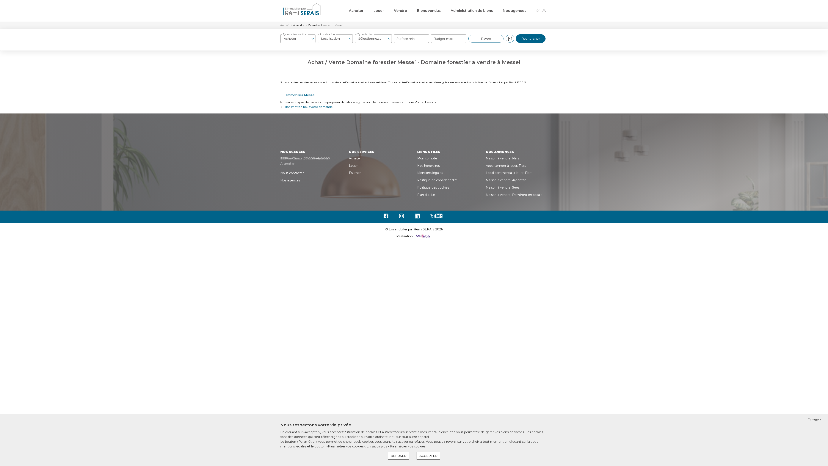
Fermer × (815, 420)
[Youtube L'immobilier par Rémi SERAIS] (437, 217)
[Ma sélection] (537, 11)
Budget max (443, 39)
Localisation (327, 34)
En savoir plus (377, 446)
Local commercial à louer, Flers (509, 173)
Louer (378, 11)
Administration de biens (472, 11)
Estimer (355, 173)
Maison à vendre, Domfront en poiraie (514, 195)
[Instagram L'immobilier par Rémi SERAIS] (403, 217)
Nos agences (514, 11)
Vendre (400, 11)
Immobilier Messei (300, 95)
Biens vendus (429, 11)
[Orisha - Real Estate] (423, 236)
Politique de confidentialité (437, 180)
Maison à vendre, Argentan (506, 180)
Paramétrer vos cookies (407, 446)
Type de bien (365, 34)
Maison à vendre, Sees (502, 187)
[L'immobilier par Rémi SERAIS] (301, 10)
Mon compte (427, 158)
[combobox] (298, 39)
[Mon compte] (544, 11)
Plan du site (426, 195)
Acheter (356, 11)
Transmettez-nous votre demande (309, 107)
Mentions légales (430, 173)
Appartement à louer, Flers (506, 166)
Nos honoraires (428, 166)
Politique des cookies (433, 187)
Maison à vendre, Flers (502, 158)
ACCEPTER (428, 456)
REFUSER (398, 456)
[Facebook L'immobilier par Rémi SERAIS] (387, 217)
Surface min (406, 39)
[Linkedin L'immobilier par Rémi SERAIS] (418, 217)
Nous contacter (292, 173)
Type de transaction (295, 34)
